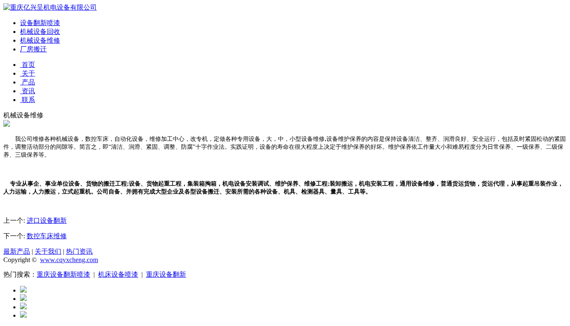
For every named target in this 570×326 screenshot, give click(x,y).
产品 (27, 82)
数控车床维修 (47, 235)
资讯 (27, 90)
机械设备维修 (40, 40)
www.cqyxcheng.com (69, 259)
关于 (27, 73)
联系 (27, 99)
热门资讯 (79, 251)
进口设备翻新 (47, 220)
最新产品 (16, 251)
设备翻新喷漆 (40, 22)
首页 (27, 64)
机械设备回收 (40, 31)
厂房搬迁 (33, 49)
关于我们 (48, 251)
